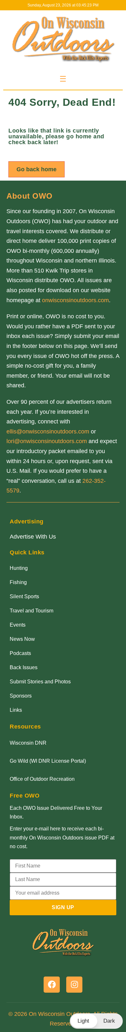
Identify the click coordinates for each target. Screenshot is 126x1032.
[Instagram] (74, 985)
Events (18, 625)
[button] (96, 1021)
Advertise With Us (33, 536)
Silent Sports (24, 596)
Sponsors (21, 696)
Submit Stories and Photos (40, 681)
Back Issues (23, 667)
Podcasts (20, 653)
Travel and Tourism (31, 610)
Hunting (19, 568)
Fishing (18, 582)
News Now (22, 639)
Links (16, 710)
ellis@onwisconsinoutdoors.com (47, 431)
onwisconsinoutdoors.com (75, 300)
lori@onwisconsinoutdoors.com (46, 441)
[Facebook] (52, 985)
